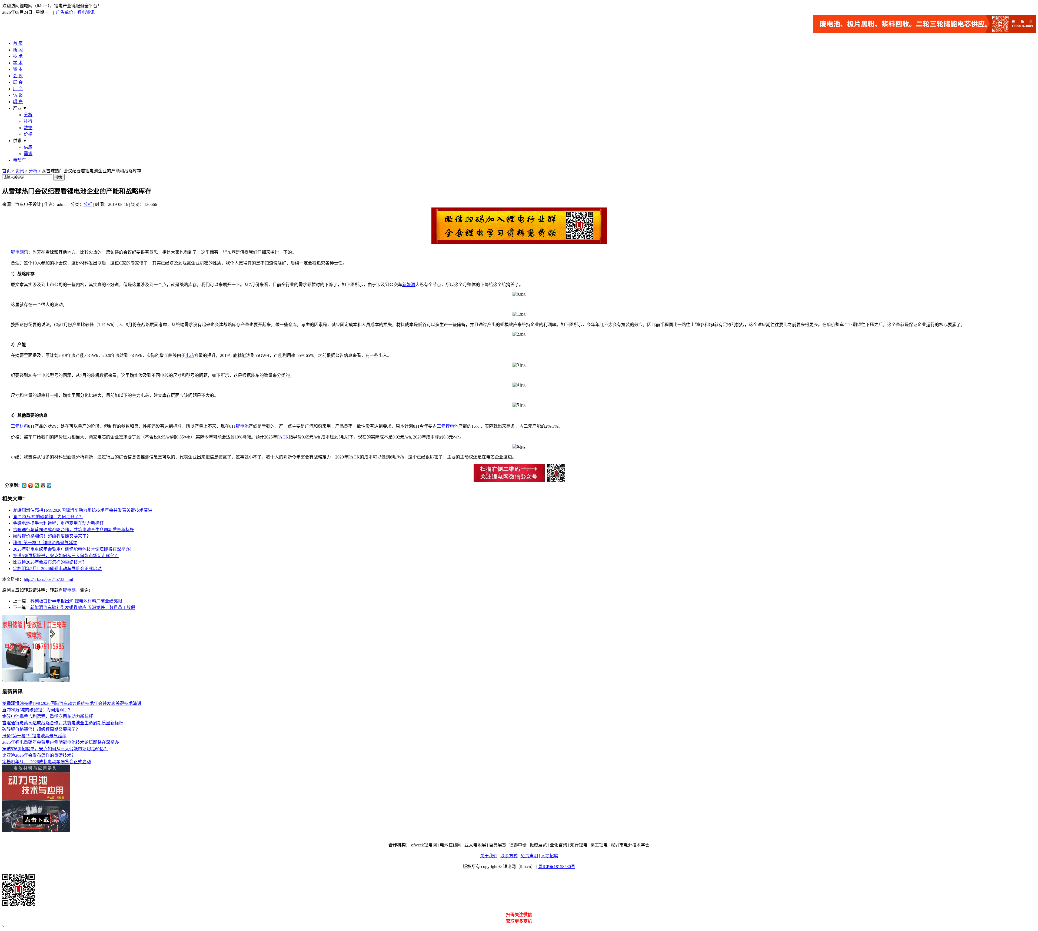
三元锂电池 (447, 426)
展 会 (18, 82)
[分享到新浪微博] (30, 485)
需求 (28, 153)
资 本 (18, 69)
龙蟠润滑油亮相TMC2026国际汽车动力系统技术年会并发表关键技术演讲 (82, 510)
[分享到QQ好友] (43, 485)
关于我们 (488, 855)
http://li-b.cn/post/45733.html (48, 579)
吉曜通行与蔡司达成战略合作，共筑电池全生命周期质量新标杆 (73, 529)
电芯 (189, 355)
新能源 (408, 284)
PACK (283, 437)
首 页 (18, 43)
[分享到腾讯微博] (49, 485)
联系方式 (509, 855)
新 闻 (18, 50)
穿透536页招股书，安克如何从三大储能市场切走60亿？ (66, 555)
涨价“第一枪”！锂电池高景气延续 (45, 542)
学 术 (18, 63)
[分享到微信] (37, 485)
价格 (28, 134)
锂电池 (242, 426)
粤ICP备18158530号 (556, 866)
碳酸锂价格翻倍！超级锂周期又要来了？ (52, 536)
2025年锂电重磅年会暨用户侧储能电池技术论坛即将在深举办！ (73, 549)
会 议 (18, 75)
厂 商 (18, 88)
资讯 (19, 171)
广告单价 (64, 12)
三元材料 (19, 426)
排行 (28, 121)
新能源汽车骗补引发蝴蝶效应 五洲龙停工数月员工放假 (82, 607)
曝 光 (18, 101)
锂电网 (17, 252)
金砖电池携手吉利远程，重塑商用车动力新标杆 (58, 523)
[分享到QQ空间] (24, 485)
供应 (28, 147)
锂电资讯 (86, 12)
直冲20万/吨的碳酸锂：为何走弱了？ (48, 516)
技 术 (18, 56)
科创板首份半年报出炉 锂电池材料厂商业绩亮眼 (76, 601)
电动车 (19, 160)
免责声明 (529, 855)
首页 (6, 171)
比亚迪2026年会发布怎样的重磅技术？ (49, 562)
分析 (28, 114)
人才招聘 (549, 855)
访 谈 (18, 95)
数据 (28, 127)
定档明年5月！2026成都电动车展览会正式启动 (57, 568)
